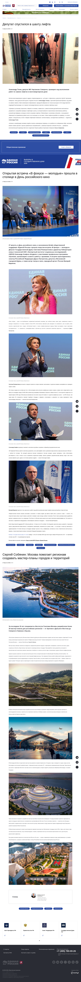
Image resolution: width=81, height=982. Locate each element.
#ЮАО (46, 132)
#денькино (39, 544)
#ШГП (67, 132)
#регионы (48, 908)
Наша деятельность (26, 9)
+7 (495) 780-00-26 (66, 951)
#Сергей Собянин (24, 908)
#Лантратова (41, 547)
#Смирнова (13, 132)
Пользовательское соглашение (10, 973)
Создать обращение (66, 147)
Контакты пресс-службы (28, 952)
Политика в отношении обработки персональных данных (16, 976)
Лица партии (14, 9)
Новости (19, 18)
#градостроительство (37, 908)
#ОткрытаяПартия (57, 132)
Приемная (52, 9)
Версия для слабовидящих (73, 2)
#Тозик (22, 132)
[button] (39, 940)
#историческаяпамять (50, 544)
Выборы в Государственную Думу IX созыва (18, 534)
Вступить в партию (74, 9)
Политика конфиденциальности (10, 974)
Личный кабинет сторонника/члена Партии (66, 5)
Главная (4, 18)
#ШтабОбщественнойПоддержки (66, 544)
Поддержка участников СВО (40, 12)
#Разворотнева (10, 544)
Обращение (45, 5)
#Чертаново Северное (34, 132)
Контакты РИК (7, 952)
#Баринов (30, 544)
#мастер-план (58, 908)
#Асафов (21, 544)
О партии (4, 9)
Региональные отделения (46, 949)
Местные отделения (40, 9)
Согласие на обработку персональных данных (13, 977)
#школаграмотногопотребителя (41, 135)
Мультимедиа (62, 9)
